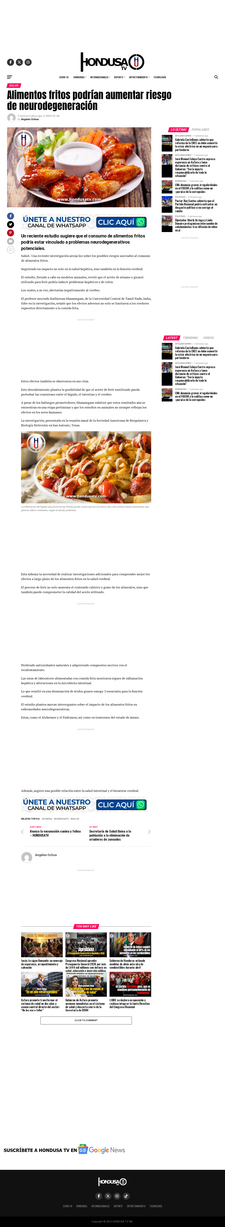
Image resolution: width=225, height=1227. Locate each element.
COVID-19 (64, 77)
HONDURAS (78, 77)
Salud (75, 819)
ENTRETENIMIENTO (138, 77)
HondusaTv (62, 819)
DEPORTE (118, 77)
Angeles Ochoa (30, 119)
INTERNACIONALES (99, 77)
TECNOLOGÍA (159, 77)
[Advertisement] (112, 24)
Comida (47, 819)
